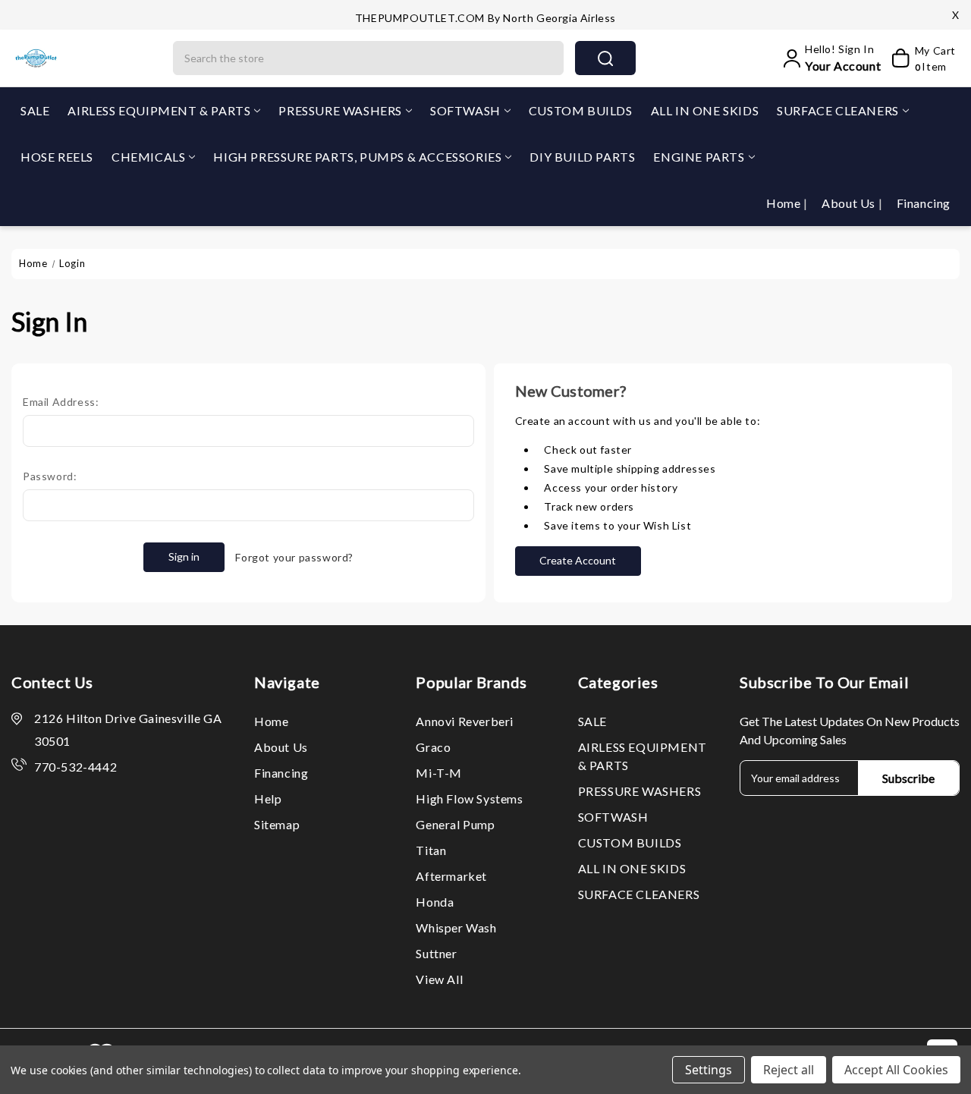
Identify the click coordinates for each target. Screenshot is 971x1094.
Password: (50, 476)
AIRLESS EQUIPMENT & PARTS (159, 110)
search (605, 58)
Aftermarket (451, 876)
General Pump (455, 824)
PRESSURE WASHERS (340, 110)
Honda (435, 901)
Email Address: (61, 401)
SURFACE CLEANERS (838, 110)
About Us (850, 203)
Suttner (436, 953)
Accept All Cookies (896, 1069)
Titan (431, 850)
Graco (433, 747)
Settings (708, 1069)
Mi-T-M (439, 772)
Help (267, 798)
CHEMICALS (148, 156)
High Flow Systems (469, 798)
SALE (34, 110)
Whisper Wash (456, 927)
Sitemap (277, 824)
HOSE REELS (56, 156)
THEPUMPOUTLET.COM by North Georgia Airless (485, 17)
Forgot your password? (294, 557)
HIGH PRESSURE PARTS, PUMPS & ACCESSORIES (357, 156)
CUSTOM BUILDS (581, 110)
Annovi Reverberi (465, 721)
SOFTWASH (465, 110)
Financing (924, 203)
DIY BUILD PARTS (582, 156)
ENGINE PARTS (698, 156)
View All (439, 979)
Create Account (577, 560)
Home (784, 203)
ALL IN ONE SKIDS (705, 110)
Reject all (788, 1069)
